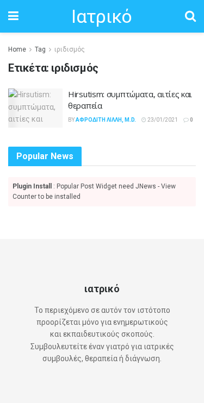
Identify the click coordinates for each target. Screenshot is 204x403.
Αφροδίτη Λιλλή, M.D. (106, 120)
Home (17, 49)
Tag (40, 49)
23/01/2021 (162, 120)
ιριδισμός (69, 49)
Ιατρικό (101, 16)
